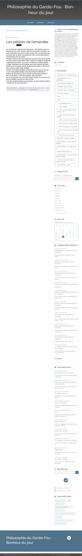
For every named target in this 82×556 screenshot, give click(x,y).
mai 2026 (57, 196)
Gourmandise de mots (65, 103)
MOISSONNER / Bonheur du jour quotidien (65, 142)
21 (73, 234)
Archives (40, 23)
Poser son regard (60, 403)
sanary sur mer (59, 504)
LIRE (58, 100)
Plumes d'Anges (60, 292)
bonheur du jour (60, 510)
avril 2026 (57, 198)
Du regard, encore (61, 393)
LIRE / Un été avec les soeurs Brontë (66, 116)
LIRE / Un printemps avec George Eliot (67, 131)
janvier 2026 (58, 205)
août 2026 (57, 188)
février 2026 (58, 203)
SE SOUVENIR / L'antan (63, 165)
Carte (59, 358)
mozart (68, 500)
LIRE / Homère (63, 107)
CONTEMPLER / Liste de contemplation (34, 88)
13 (70, 232)
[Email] (66, 480)
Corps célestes (60, 421)
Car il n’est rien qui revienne (68, 284)
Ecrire (58, 97)
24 (59, 237)
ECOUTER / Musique (63, 93)
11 (63, 232)
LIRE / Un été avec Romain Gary (68, 120)
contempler (10, 89)
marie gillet (58, 517)
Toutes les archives (60, 213)
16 (56, 234)
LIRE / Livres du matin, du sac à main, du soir (66, 111)
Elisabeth (58, 250)
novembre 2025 (59, 210)
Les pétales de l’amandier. (27, 42)
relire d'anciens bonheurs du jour (64, 513)
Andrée (57, 273)
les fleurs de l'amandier (20, 89)
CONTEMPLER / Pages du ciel (65, 83)
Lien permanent (12, 88)
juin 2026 (57, 193)
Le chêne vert (59, 347)
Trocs (56, 412)
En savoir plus (67, 554)
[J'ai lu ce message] (80, 554)
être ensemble (59, 500)
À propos (51, 23)
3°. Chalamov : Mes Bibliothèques (66, 440)
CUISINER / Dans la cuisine (64, 87)
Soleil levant (59, 450)
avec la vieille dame (60, 523)
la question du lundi (61, 507)
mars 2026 (58, 200)
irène (56, 337)
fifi (55, 284)
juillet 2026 (58, 191)
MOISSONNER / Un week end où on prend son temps (66, 155)
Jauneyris (58, 303)
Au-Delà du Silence (61, 459)
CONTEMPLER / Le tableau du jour (67, 75)
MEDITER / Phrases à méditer (65, 138)
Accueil (30, 23)
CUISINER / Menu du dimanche (66, 90)
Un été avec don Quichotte (66, 135)
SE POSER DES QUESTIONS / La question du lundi (65, 160)
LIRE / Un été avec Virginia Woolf (68, 123)
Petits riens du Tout (61, 431)
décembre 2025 (59, 208)
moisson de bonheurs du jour (63, 520)
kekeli (57, 262)
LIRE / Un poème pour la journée (68, 127)
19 (66, 234)
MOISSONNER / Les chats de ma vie (65, 147)
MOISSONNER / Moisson (64, 151)
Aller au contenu (5, 1)
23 (56, 237)
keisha (57, 314)
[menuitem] (30, 22)
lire (71, 507)
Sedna (57, 326)
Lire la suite (58, 65)
